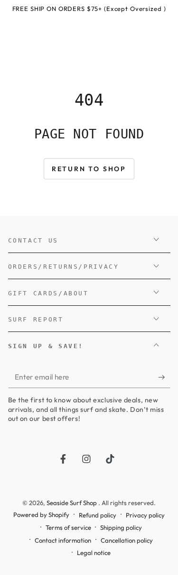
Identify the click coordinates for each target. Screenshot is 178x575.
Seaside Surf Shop (72, 503)
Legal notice (94, 552)
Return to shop (89, 169)
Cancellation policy (127, 540)
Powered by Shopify (41, 514)
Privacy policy (145, 515)
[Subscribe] (164, 377)
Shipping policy (121, 527)
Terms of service (68, 527)
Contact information (63, 540)
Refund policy (97, 515)
